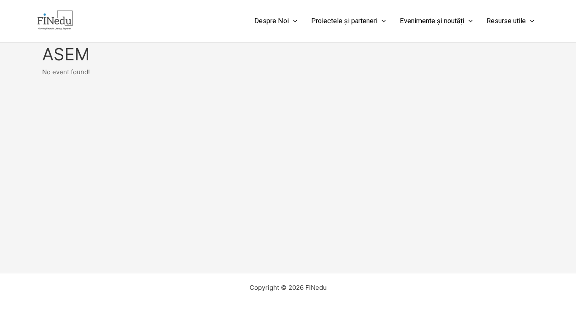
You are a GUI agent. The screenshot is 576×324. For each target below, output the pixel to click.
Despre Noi (271, 21)
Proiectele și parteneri (344, 21)
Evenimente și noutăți (432, 21)
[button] (293, 21)
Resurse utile (506, 21)
